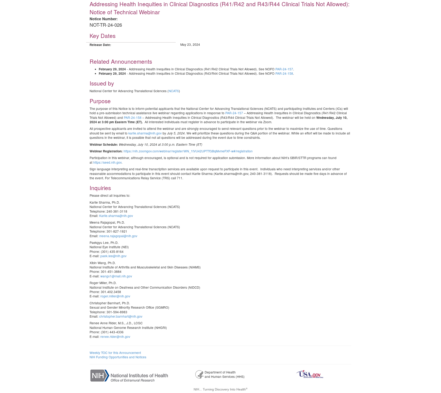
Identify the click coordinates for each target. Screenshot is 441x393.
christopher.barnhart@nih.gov (120, 316)
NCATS (174, 90)
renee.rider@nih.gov (115, 336)
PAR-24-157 (284, 69)
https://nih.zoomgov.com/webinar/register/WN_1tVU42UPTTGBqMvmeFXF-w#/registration (188, 151)
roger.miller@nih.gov (115, 296)
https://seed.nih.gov (107, 162)
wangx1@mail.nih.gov (116, 276)
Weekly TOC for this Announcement (115, 352)
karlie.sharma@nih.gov (145, 133)
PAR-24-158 (284, 73)
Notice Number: (104, 18)
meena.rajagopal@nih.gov (118, 236)
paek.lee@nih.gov (113, 255)
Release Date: (100, 45)
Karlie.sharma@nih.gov (116, 215)
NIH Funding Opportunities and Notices (118, 357)
